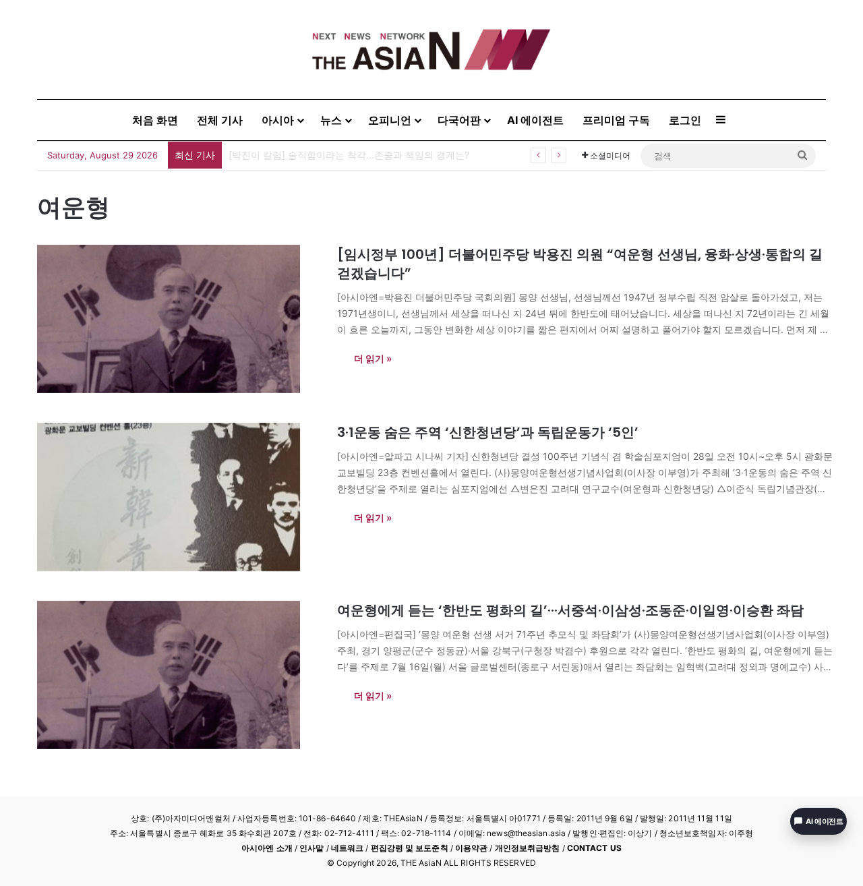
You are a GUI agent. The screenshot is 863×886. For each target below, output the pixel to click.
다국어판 (459, 120)
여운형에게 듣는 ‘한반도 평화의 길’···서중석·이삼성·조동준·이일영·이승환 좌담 (570, 610)
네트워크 (347, 848)
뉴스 (331, 120)
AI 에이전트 (535, 120)
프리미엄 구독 (616, 120)
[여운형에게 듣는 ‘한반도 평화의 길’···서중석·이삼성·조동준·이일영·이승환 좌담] (178, 675)
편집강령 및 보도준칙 (409, 848)
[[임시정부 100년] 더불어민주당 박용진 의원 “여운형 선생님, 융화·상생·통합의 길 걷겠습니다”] (178, 319)
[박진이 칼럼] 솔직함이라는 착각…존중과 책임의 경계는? (349, 154)
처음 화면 (155, 120)
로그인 (685, 120)
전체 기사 (220, 120)
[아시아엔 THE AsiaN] (431, 49)
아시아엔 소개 (267, 848)
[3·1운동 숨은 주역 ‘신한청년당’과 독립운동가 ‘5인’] (178, 497)
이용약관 (471, 848)
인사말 (311, 848)
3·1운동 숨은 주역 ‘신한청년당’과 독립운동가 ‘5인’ (487, 432)
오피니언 (389, 120)
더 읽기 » (373, 358)
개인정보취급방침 (527, 848)
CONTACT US (594, 848)
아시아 (278, 120)
